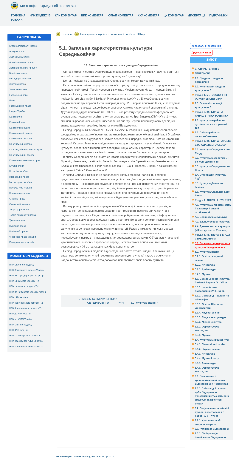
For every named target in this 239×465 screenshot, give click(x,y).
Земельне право (18, 89)
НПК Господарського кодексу (24, 335)
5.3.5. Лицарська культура (210, 317)
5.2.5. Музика (202, 274)
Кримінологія (16, 116)
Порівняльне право (19, 193)
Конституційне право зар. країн (26, 149)
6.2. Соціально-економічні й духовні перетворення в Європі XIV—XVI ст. (212, 412)
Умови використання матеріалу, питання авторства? (85, 456)
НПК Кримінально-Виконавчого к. (26, 346)
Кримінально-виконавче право (25, 160)
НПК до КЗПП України (20, 319)
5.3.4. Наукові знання (207, 312)
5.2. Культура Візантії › (144, 302)
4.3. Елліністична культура (211, 217)
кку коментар (148, 15)
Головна (18, 15)
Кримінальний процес (20, 133)
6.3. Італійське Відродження (212, 428)
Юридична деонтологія (21, 242)
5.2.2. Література (205, 264)
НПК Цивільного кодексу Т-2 (24, 281)
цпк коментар (92, 15)
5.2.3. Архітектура (205, 269)
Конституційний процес (21, 155)
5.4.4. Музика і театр (207, 358)
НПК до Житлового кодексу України (27, 292)
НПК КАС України (18, 330)
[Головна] (14, 8)
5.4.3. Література (205, 353)
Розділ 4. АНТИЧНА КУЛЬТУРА (213, 200)
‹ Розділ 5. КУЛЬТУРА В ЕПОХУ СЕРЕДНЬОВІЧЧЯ (98, 301)
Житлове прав (16, 84)
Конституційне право (20, 144)
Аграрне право (17, 51)
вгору (121, 302)
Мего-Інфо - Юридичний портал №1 (48, 6)
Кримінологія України (20, 138)
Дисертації (196, 15)
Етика (12, 100)
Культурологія (16, 166)
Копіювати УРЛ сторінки (206, 45)
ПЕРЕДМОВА (202, 73)
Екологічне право (18, 95)
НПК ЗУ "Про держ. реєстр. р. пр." (27, 275)
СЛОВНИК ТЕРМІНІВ (207, 68)
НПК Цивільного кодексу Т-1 (24, 286)
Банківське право (18, 73)
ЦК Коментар (174, 15)
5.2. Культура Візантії (207, 251)
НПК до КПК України (20, 313)
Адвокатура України (19, 56)
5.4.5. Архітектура (205, 363)
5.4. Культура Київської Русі (212, 339)
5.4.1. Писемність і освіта (210, 344)
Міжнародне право (19, 177)
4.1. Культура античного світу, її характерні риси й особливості (213, 208)
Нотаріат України (18, 171)
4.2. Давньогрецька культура (212, 221)
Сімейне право (17, 198)
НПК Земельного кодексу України (26, 270)
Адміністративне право (21, 62)
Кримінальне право (19, 127)
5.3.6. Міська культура (208, 322)
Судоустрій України (19, 204)
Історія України (17, 111)
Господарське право (20, 78)
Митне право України (20, 182)
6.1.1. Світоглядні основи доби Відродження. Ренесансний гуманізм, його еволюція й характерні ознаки (212, 396)
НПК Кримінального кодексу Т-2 (26, 303)
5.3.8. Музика (202, 335)
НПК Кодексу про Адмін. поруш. (26, 341)
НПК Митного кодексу (20, 324)
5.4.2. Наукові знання (207, 349)
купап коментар (121, 15)
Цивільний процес (19, 231)
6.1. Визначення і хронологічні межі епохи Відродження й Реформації (211, 380)
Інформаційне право (20, 106)
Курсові (17, 20)
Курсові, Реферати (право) (23, 46)
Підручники (218, 15)
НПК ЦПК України (18, 297)
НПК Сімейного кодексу (21, 264)
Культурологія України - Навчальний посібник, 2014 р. (113, 34)
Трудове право (17, 220)
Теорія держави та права (22, 215)
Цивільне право (17, 226)
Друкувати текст (201, 52)
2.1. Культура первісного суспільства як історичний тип (211, 124)
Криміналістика (17, 122)
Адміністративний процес (23, 68)
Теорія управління (19, 209)
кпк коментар (66, 15)
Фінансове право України (22, 237)
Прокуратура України (20, 187)
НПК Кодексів (40, 15)
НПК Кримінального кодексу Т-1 (26, 308)
